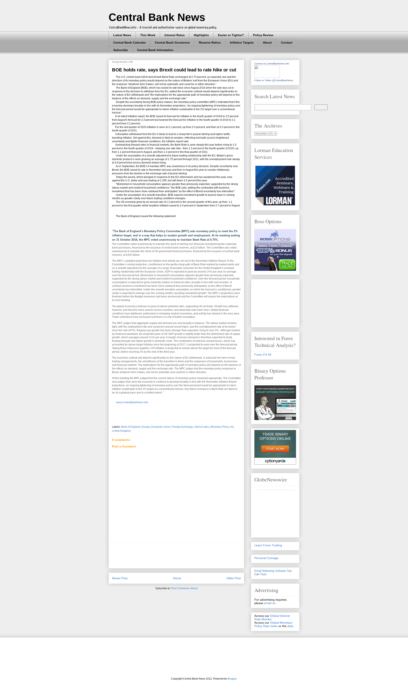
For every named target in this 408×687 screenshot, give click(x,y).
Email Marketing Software (270, 570)
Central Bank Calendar (129, 42)
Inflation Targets (242, 42)
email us (269, 603)
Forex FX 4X (262, 354)
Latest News (122, 35)
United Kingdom (121, 430)
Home (177, 578)
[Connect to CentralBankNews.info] (267, 76)
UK (232, 426)
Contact (286, 42)
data (290, 626)
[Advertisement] (189, 555)
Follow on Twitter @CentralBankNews (273, 80)
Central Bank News (157, 17)
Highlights (201, 35)
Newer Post (120, 578)
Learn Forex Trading (268, 545)
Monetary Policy (219, 426)
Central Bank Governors (172, 42)
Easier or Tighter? (231, 35)
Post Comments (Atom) (184, 588)
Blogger (232, 678)
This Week (147, 35)
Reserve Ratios (210, 42)
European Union (160, 426)
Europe (146, 426)
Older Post (234, 578)
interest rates (201, 426)
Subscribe (120, 50)
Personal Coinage (266, 558)
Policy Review (263, 35)
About (267, 42)
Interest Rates (174, 35)
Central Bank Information (155, 50)
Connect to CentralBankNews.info (271, 63)
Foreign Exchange (182, 426)
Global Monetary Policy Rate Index (273, 624)
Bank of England (130, 426)
